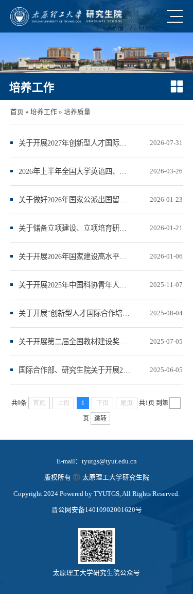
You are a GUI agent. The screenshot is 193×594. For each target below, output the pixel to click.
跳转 (100, 418)
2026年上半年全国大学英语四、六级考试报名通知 (75, 171)
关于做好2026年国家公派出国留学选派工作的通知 (75, 200)
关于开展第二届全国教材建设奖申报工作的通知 (75, 342)
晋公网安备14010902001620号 (96, 509)
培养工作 (43, 112)
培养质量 (77, 112)
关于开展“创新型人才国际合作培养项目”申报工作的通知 (75, 313)
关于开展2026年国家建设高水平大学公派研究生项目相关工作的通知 (75, 256)
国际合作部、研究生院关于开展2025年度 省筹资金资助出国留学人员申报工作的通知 (75, 370)
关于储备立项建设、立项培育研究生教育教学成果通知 (75, 228)
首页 (17, 112)
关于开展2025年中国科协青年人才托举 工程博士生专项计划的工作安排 (75, 285)
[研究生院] (66, 16)
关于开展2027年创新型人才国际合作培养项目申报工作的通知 (75, 143)
